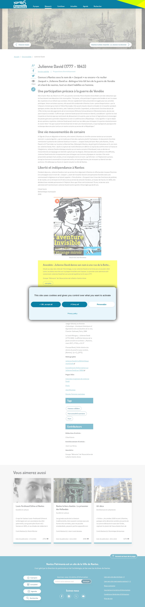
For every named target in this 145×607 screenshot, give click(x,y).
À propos (36, 6)
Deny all (75, 304)
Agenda (85, 6)
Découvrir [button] (48, 6)
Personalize (101, 304)
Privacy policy (72, 313)
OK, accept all (46, 304)
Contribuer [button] (61, 6)
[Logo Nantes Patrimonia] (20, 4)
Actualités (73, 6)
